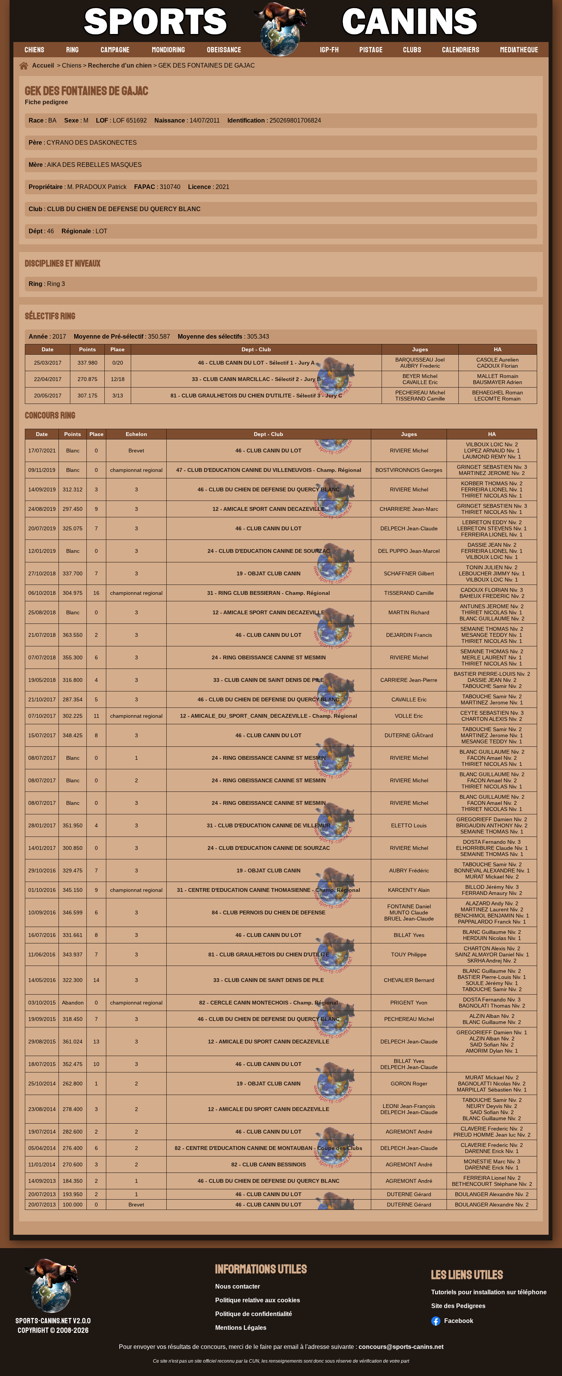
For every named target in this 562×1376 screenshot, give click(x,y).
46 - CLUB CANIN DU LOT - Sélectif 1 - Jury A (256, 363)
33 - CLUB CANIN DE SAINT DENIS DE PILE (268, 680)
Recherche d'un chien (120, 65)
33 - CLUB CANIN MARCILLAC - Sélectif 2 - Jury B (256, 379)
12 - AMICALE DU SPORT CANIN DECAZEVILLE (268, 1041)
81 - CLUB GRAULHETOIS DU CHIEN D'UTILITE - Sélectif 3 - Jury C (256, 395)
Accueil (44, 65)
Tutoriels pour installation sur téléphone (489, 1292)
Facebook (458, 1321)
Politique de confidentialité (253, 1314)
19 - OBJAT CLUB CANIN (268, 573)
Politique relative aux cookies (257, 1300)
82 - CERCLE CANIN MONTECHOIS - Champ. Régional (268, 1003)
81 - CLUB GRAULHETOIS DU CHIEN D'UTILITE (268, 954)
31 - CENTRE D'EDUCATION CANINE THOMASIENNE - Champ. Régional (268, 890)
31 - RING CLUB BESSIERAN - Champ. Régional (268, 593)
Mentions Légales (240, 1327)
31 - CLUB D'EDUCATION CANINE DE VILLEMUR (268, 825)
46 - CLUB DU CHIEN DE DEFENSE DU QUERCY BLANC (268, 489)
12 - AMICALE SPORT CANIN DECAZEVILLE (269, 509)
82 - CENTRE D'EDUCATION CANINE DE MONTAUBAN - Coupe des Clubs (268, 1148)
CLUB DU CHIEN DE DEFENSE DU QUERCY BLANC (124, 209)
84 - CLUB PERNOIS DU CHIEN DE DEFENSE (268, 912)
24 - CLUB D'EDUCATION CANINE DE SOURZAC (269, 551)
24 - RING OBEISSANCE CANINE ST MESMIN (269, 657)
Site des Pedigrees (458, 1306)
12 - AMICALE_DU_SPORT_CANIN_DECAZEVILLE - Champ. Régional (268, 716)
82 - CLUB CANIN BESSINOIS (268, 1164)
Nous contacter (237, 1286)
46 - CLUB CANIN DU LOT (269, 450)
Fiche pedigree (46, 102)
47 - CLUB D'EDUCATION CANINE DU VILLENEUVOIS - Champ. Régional (268, 470)
